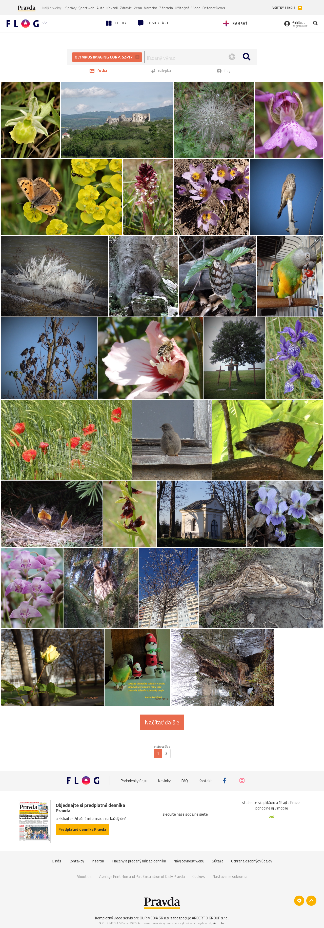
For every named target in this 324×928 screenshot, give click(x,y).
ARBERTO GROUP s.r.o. (210, 918)
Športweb (86, 8)
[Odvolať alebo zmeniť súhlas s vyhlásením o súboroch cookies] (299, 901)
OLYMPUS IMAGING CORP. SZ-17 (104, 57)
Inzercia (98, 861)
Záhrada (166, 8)
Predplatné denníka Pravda (82, 829)
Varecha (150, 8)
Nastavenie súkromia (230, 876)
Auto (100, 8)
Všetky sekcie (284, 7)
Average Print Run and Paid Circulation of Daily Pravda (142, 876)
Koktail (112, 8)
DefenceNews (213, 8)
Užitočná (182, 8)
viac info (218, 923)
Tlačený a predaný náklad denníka (139, 861)
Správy (70, 8)
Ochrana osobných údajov (251, 861)
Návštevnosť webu (189, 861)
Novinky (164, 780)
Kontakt (205, 780)
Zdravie (126, 8)
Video (195, 8)
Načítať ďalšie (162, 722)
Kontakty (76, 861)
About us (84, 876)
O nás (56, 861)
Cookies (198, 876)
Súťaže (218, 861)
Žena (138, 8)
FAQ (184, 780)
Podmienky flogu (134, 780)
